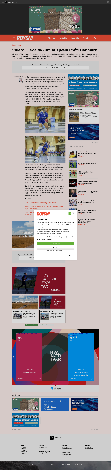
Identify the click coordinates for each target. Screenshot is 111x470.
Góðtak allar (55, 243)
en (73, 213)
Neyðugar (55, 247)
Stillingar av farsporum (55, 251)
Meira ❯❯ (71, 255)
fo (70, 213)
